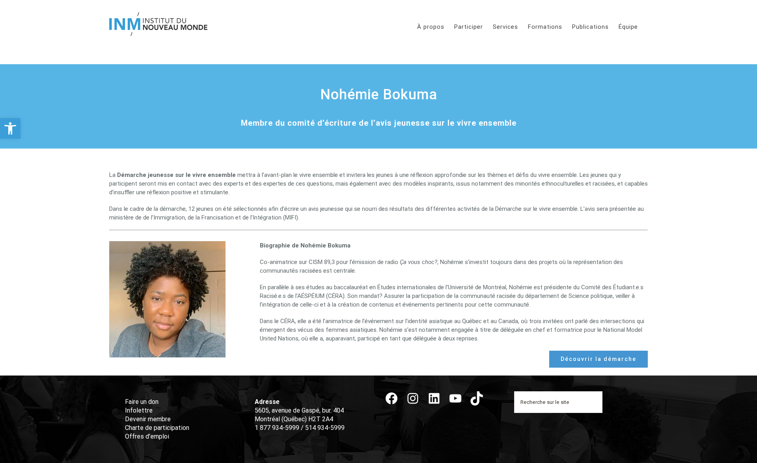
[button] (10, 128)
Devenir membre (148, 419)
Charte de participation (157, 427)
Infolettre (139, 410)
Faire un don (141, 401)
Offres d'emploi (147, 436)
